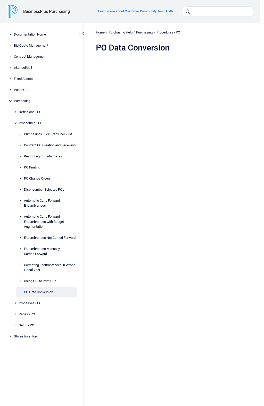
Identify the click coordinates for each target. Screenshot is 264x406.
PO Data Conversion (38, 292)
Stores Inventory (26, 336)
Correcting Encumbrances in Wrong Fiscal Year (49, 267)
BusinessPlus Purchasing (46, 11)
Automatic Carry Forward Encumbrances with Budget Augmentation (44, 222)
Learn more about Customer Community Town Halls (136, 11)
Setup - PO (26, 325)
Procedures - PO (31, 123)
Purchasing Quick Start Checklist (48, 134)
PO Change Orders (37, 178)
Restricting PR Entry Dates (43, 156)
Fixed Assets (23, 79)
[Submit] (188, 11)
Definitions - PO (30, 112)
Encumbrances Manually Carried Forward (42, 251)
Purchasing (22, 101)
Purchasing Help (121, 32)
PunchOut (21, 90)
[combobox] (218, 11)
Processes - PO (30, 303)
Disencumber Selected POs (44, 189)
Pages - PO (27, 314)
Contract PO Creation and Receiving (50, 145)
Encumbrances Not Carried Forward (50, 238)
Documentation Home (30, 34)
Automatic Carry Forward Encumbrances (42, 203)
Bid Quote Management (31, 45)
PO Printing (32, 167)
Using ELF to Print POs (40, 281)
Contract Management (30, 56)
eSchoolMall (23, 68)
